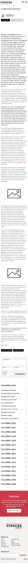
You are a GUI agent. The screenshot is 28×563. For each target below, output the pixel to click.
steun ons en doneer (14, 510)
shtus (5, 145)
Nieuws (12, 540)
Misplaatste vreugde (6, 415)
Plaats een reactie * (6, 359)
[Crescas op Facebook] (24, 559)
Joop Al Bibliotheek (15, 539)
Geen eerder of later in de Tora (9, 409)
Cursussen (3, 540)
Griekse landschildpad (20, 160)
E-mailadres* (16, 367)
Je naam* (4, 367)
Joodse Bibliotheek (4, 546)
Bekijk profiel (5, 20)
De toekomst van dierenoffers (9, 399)
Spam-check (5, 372)
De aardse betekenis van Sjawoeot (10, 393)
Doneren (13, 542)
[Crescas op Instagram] (26, 559)
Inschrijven (23, 555)
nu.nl (21, 100)
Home (2, 539)
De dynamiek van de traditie (8, 390)
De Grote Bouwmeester (7, 403)
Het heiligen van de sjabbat (8, 406)
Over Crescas (3, 543)
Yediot (25, 312)
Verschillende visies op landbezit (9, 418)
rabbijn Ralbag (4, 287)
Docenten (3, 542)
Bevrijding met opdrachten (8, 412)
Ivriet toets (3, 545)
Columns (2, 4)
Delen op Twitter (18, 350)
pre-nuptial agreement (20, 304)
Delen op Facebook (6, 350)
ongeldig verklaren (13, 306)
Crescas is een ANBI (15, 543)
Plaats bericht (20, 374)
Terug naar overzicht (16, 20)
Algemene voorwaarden (16, 545)
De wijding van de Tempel (8, 396)
